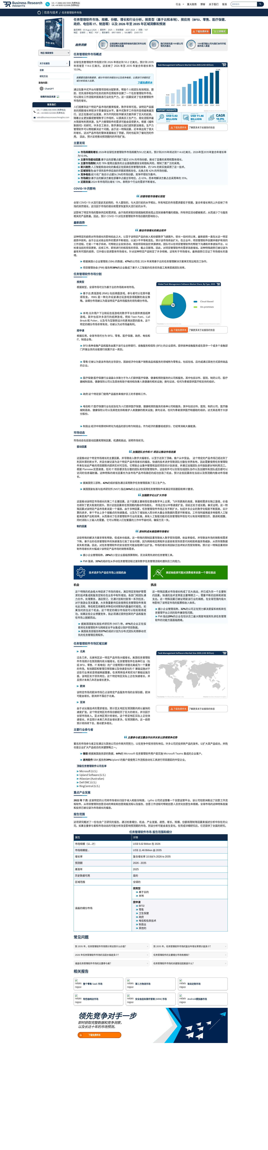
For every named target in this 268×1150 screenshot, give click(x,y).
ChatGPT (49, 88)
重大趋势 (192, 4)
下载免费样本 (179, 127)
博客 (202, 4)
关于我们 (214, 4)
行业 (178, 4)
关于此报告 (45, 63)
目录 (42, 70)
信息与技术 (51, 12)
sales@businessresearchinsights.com (53, 117)
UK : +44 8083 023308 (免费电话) (51, 113)
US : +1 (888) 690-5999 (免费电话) (51, 110)
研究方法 (44, 76)
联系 (224, 4)
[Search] (260, 4)
